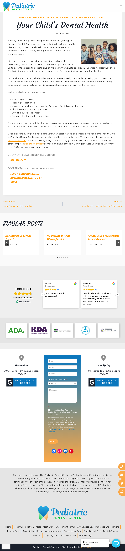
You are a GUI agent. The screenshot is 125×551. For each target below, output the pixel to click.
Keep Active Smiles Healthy (17, 204)
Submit (53, 441)
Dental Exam (52, 17)
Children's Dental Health (32, 17)
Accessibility (28, 531)
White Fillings (85, 535)
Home (8, 527)
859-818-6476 (18, 160)
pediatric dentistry (34, 144)
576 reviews (27, 297)
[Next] (118, 243)
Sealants (37, 535)
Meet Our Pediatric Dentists (27, 527)
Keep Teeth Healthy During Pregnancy (101, 204)
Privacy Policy (57, 429)
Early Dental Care (92, 531)
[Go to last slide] (7, 243)
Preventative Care (73, 531)
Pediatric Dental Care (95, 17)
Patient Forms (68, 527)
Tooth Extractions (68, 535)
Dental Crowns (110, 531)
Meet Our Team (51, 527)
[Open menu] (121, 6)
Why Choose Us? (85, 527)
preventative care (17, 140)
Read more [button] (88, 305)
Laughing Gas (50, 535)
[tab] (57, 257)
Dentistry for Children (71, 17)
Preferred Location (57, 379)
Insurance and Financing (107, 527)
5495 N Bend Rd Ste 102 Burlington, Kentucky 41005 (26, 177)
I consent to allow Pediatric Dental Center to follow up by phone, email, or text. (62, 412)
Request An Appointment (49, 531)
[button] (117, 294)
